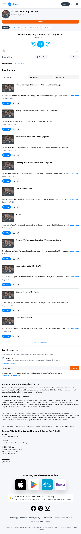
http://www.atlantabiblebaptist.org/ (14, 443)
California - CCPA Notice (40, 522)
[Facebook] (33, 508)
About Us (24, 517)
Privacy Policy (34, 517)
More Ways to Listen (32, 27)
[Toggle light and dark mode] (77, 4)
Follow (40, 22)
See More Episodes (40, 342)
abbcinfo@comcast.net (10, 437)
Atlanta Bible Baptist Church (26, 11)
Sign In (65, 4)
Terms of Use (47, 517)
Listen (5, 27)
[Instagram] (47, 508)
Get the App (13, 517)
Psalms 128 (19, 63)
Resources (16, 27)
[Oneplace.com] (13, 4)
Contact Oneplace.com (63, 517)
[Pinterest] (40, 508)
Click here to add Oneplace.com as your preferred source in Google (43, 499)
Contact (46, 27)
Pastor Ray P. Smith (19, 15)
